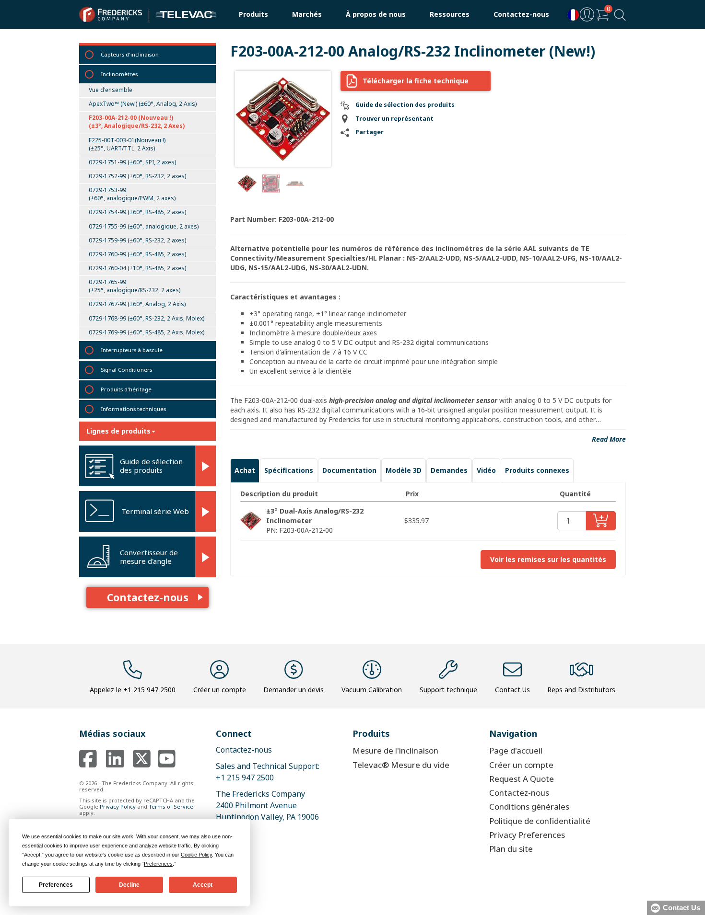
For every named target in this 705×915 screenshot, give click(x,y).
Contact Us (512, 689)
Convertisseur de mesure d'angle (149, 556)
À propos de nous (376, 14)
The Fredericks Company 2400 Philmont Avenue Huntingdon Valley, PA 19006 (267, 805)
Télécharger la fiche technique (416, 80)
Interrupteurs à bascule (132, 350)
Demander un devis (293, 689)
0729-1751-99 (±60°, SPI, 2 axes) (132, 162)
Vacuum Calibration (371, 689)
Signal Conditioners (126, 369)
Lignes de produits (118, 430)
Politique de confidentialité (539, 820)
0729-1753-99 (132, 194)
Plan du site (511, 848)
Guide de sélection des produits (151, 465)
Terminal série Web (155, 511)
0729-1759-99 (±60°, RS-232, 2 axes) (137, 240)
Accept (202, 884)
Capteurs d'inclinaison (130, 54)
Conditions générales (529, 806)
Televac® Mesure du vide (400, 764)
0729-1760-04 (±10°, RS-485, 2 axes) (137, 268)
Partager (369, 132)
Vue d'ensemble (110, 90)
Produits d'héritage (126, 389)
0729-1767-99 (137, 304)
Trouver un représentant (394, 118)
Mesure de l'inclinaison (395, 750)
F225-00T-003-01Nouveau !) (127, 144)
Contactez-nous (521, 14)
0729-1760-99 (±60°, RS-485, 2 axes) (137, 254)
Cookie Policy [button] (196, 855)
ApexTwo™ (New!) (143, 104)
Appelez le (133, 689)
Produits (253, 14)
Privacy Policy (118, 806)
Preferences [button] (158, 864)
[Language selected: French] (571, 14)
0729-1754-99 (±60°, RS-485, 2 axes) (137, 212)
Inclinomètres (119, 74)
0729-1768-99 (146, 318)
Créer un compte (219, 689)
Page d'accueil (515, 750)
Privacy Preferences (527, 834)
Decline (129, 884)
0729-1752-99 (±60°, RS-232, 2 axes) (137, 176)
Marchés (307, 14)
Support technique (448, 689)
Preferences (56, 884)
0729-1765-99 (134, 286)
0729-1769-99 (146, 332)
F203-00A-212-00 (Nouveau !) (137, 122)
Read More (609, 439)
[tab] (244, 470)
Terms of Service (171, 806)
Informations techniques (133, 408)
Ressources (450, 14)
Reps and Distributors (581, 689)
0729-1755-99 (144, 226)
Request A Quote (521, 778)
